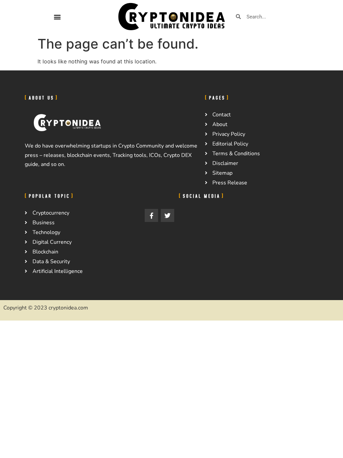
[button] (57, 16)
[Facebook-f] (151, 215)
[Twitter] (167, 215)
